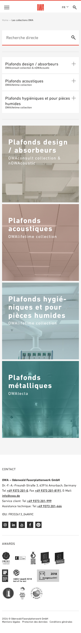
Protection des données (35, 621)
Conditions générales (61, 621)
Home (5, 20)
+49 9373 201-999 (39, 501)
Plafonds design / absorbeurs (31, 64)
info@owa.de (11, 495)
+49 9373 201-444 (49, 506)
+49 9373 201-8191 (48, 490)
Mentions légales (11, 621)
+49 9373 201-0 (17, 490)
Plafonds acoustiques (24, 81)
